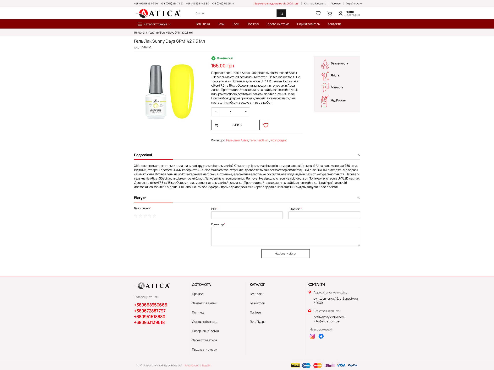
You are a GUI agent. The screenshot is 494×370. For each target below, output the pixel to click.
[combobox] (234, 13)
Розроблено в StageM (197, 365)
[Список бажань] (318, 13)
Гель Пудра (258, 321)
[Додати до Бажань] (265, 125)
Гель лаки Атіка (237, 140)
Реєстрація (352, 15)
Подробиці (143, 155)
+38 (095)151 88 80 (197, 3)
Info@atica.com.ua (326, 321)
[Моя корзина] (329, 13)
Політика (198, 312)
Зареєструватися (204, 340)
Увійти (349, 11)
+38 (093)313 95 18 (223, 3)
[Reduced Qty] (215, 111)
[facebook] (321, 336)
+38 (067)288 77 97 (172, 3)
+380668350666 (150, 305)
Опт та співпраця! (314, 3)
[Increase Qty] (245, 111)
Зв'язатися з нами (204, 303)
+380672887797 (150, 311)
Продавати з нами (204, 349)
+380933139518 (149, 322)
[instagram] (312, 336)
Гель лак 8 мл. (259, 140)
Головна (139, 32)
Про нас (336, 3)
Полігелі (255, 312)
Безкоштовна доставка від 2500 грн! (277, 3)
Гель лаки (256, 294)
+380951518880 (149, 316)
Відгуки (140, 197)
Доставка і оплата (204, 321)
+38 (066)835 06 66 (146, 3)
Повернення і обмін (205, 331)
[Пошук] (281, 13)
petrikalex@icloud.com (329, 317)
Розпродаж (279, 140)
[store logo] (157, 13)
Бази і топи (257, 303)
